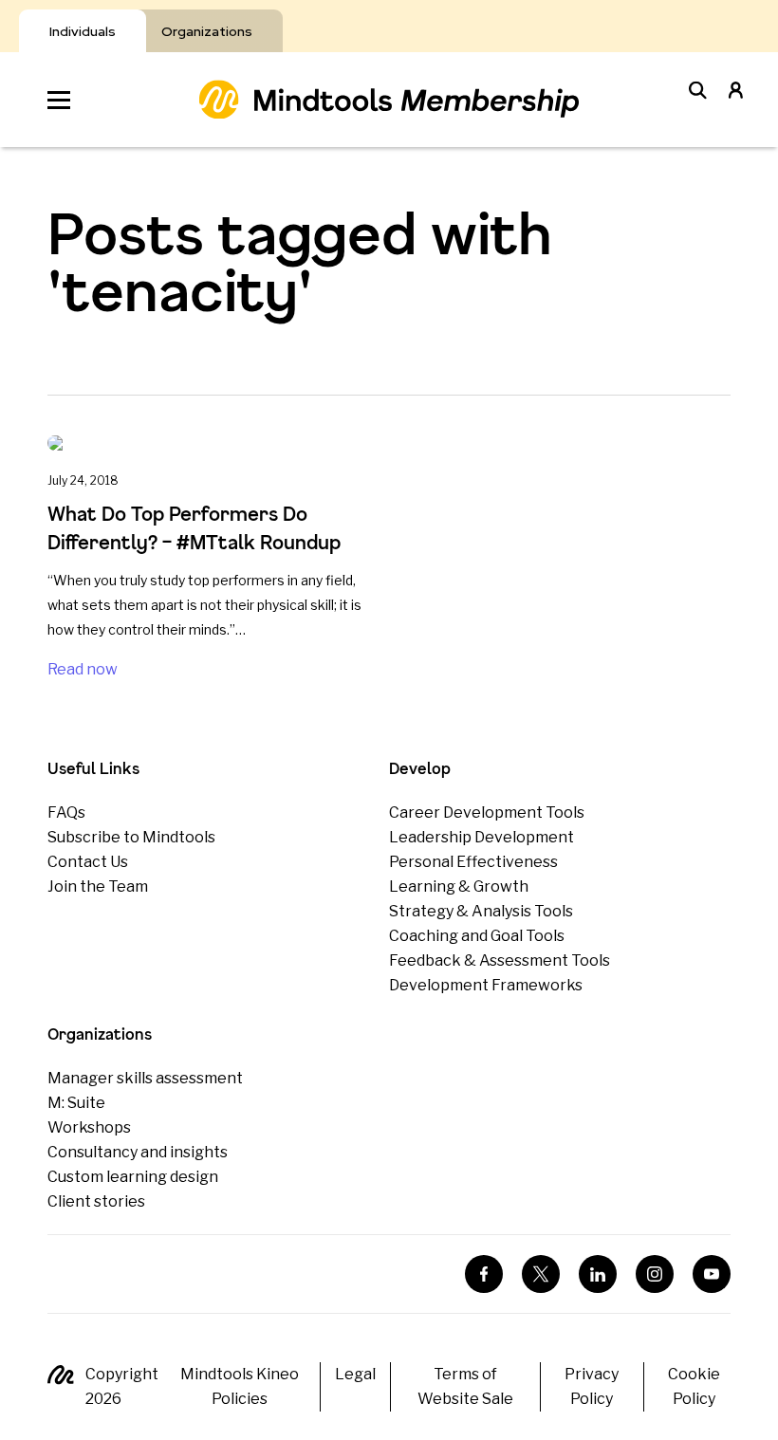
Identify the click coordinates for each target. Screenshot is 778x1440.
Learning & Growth (458, 886)
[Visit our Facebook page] (484, 1274)
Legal (355, 1374)
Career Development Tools (486, 812)
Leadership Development (481, 837)
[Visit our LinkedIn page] (598, 1274)
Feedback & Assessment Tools (499, 960)
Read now (82, 669)
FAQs (66, 812)
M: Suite (76, 1103)
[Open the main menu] (58, 100)
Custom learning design (132, 1177)
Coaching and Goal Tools (477, 936)
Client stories (96, 1201)
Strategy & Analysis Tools (481, 911)
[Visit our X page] (541, 1274)
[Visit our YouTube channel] (712, 1274)
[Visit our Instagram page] (655, 1274)
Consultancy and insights (137, 1152)
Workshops (89, 1127)
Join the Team (97, 886)
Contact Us (87, 862)
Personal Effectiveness (473, 862)
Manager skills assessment (145, 1078)
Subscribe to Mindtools (131, 837)
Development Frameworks (486, 985)
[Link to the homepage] (389, 99)
